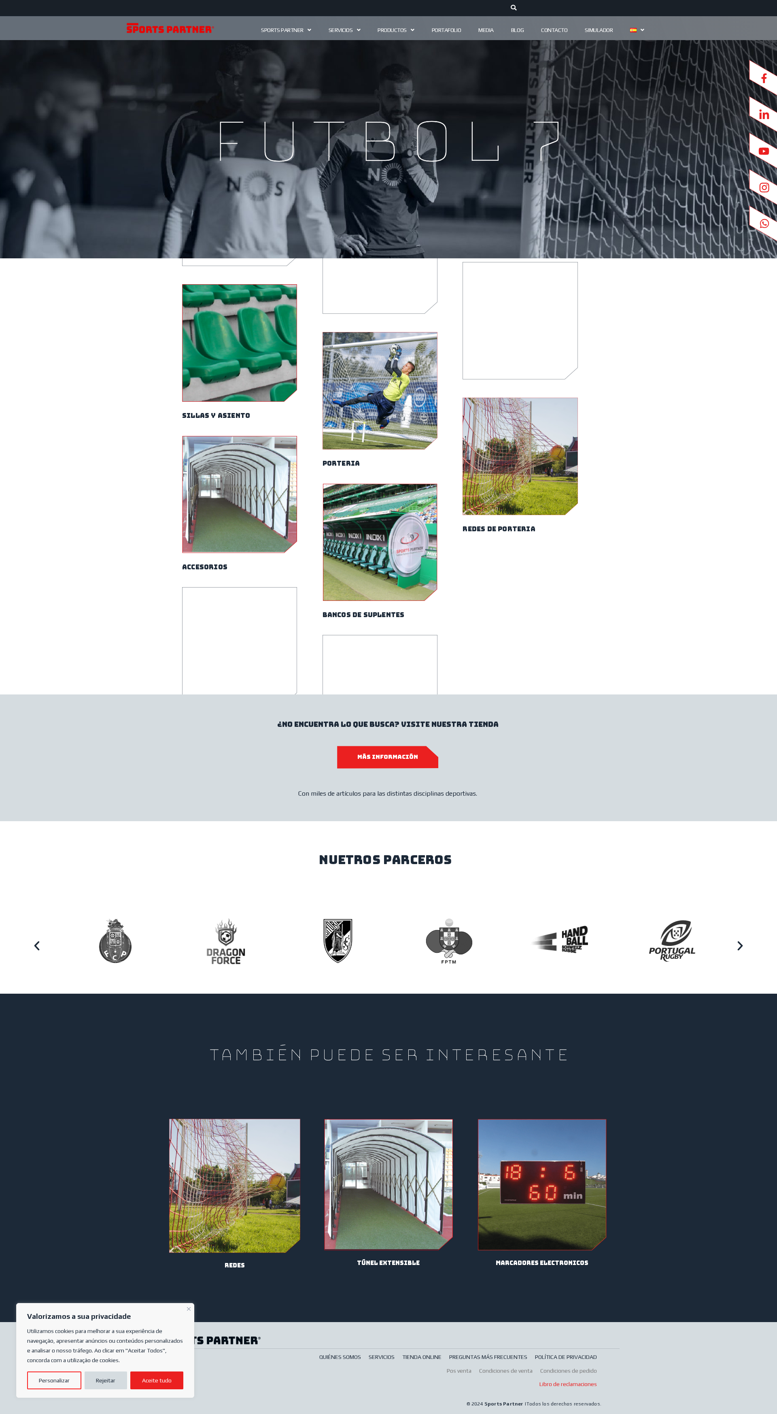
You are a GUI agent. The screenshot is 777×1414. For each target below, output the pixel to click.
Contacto (554, 30)
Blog (517, 30)
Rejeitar (105, 1380)
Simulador (599, 30)
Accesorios (204, 567)
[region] (105, 1350)
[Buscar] (514, 8)
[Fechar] (189, 1308)
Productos (392, 30)
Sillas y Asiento (216, 415)
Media (486, 30)
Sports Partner (282, 30)
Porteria (341, 463)
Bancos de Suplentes (364, 615)
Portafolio (446, 30)
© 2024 (475, 1404)
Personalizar (54, 1380)
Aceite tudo (157, 1380)
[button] (37, 946)
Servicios (341, 30)
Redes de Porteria (499, 529)
